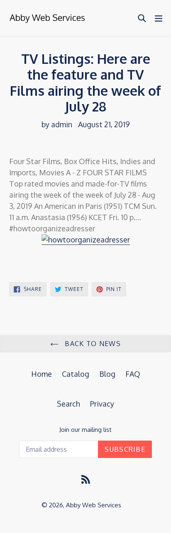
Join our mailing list (85, 430)
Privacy (102, 403)
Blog (107, 373)
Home (41, 373)
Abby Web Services (93, 505)
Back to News (92, 343)
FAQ (132, 373)
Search (68, 403)
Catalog (75, 373)
